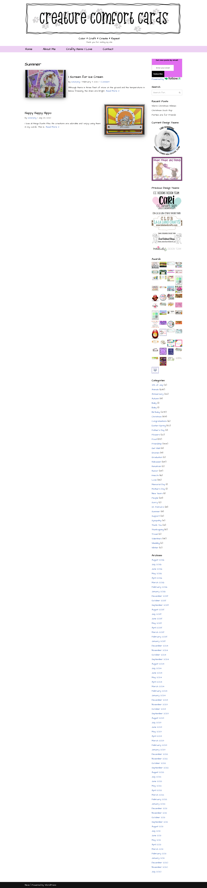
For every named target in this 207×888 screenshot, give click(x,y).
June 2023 (157, 727)
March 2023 (158, 740)
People (155, 497)
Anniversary (158, 394)
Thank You (157, 525)
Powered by (158, 79)
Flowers (156, 434)
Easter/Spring (159, 425)
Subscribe (158, 74)
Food (154, 439)
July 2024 (157, 668)
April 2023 (157, 736)
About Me (49, 49)
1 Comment (104, 81)
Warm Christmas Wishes (164, 105)
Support (156, 516)
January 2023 (158, 749)
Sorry (155, 502)
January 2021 (158, 858)
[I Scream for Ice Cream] (45, 83)
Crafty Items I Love (79, 49)
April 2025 (157, 627)
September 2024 (160, 659)
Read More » (112, 90)
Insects (155, 475)
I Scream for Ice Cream (85, 77)
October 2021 (158, 817)
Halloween (156, 461)
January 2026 (159, 591)
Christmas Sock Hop (162, 110)
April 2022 (157, 790)
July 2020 (157, 871)
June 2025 (157, 618)
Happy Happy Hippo (38, 113)
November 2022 (160, 758)
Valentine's (157, 538)
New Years (157, 493)
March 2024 (158, 686)
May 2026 (157, 573)
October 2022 (159, 763)
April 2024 (157, 681)
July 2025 (157, 614)
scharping (75, 81)
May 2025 (157, 623)
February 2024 (159, 690)
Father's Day (158, 430)
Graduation (157, 457)
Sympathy (156, 520)
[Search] (179, 92)
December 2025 (160, 596)
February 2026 (159, 587)
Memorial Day (158, 484)
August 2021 (157, 826)
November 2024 (160, 650)
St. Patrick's (158, 506)
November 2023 (160, 704)
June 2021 (156, 835)
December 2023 (160, 699)
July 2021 (156, 830)
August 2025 (158, 609)
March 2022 (158, 794)
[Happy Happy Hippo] (124, 120)
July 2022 (156, 776)
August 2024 (158, 663)
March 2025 (158, 632)
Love (154, 479)
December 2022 (160, 754)
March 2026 (158, 582)
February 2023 (159, 745)
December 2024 (160, 645)
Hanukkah (156, 466)
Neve (27, 884)
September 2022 (160, 767)
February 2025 (159, 636)
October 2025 (159, 600)
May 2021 (156, 840)
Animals (155, 389)
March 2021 (157, 849)
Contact (108, 49)
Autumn (155, 398)
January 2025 (159, 641)
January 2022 (158, 803)
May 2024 (157, 677)
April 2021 (156, 844)
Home (28, 49)
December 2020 (160, 862)
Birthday (156, 412)
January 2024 (159, 695)
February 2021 (159, 853)
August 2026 (158, 559)
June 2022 (157, 781)
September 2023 (160, 713)
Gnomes (155, 452)
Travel (155, 534)
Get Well (156, 448)
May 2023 (157, 731)
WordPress (50, 884)
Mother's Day (158, 488)
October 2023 (159, 709)
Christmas (157, 416)
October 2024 (159, 654)
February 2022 (159, 799)
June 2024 (157, 672)
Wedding (156, 543)
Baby (154, 403)
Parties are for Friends (164, 114)
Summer (156, 511)
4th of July (157, 385)
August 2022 (158, 772)
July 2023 (156, 722)
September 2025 (160, 605)
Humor (155, 470)
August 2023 (158, 718)
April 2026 (157, 577)
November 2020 (160, 867)
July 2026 (157, 564)
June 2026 (157, 568)
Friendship (157, 443)
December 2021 (159, 808)
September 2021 (160, 821)
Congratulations (159, 421)
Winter (155, 547)
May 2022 (157, 785)
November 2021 (159, 812)
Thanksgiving (158, 529)
